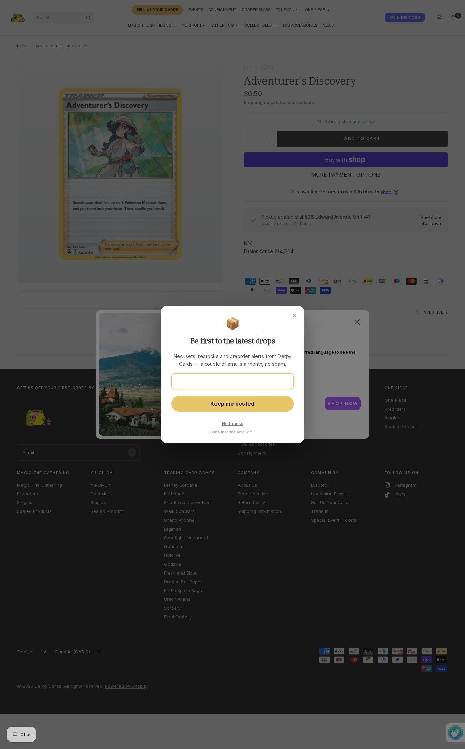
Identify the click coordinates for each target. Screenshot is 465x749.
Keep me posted (232, 404)
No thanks (232, 423)
